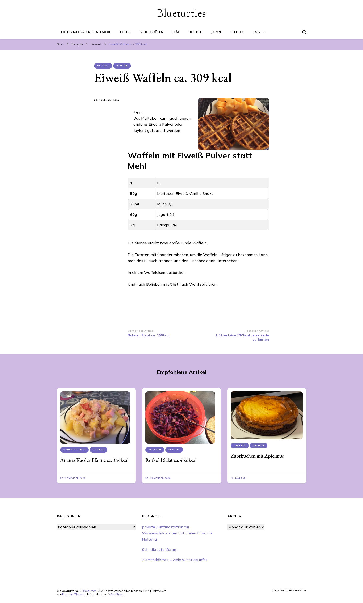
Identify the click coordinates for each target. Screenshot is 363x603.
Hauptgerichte (74, 449)
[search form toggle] (304, 32)
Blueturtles (181, 13)
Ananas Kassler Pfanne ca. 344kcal (94, 460)
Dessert (103, 65)
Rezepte (195, 32)
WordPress (116, 594)
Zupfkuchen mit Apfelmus (257, 456)
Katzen (259, 32)
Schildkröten (151, 32)
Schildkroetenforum (159, 549)
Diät (176, 32)
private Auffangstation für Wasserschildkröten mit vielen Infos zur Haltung (177, 533)
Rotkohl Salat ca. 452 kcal (171, 460)
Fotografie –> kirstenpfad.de (86, 32)
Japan (216, 32)
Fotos (125, 32)
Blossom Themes (73, 594)
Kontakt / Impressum (289, 590)
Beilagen (155, 449)
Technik (236, 32)
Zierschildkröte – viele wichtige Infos (174, 559)
